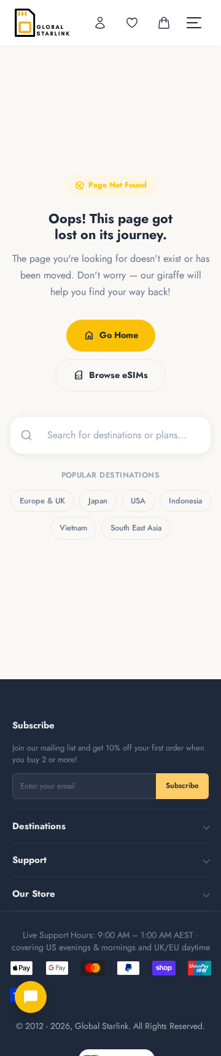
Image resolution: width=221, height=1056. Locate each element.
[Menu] (194, 22)
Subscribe (182, 785)
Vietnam (73, 528)
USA (138, 500)
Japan (97, 500)
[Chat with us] (31, 997)
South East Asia (135, 528)
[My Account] (100, 22)
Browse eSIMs (110, 375)
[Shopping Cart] (164, 22)
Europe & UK (42, 500)
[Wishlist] (132, 22)
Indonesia (185, 500)
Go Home (110, 335)
